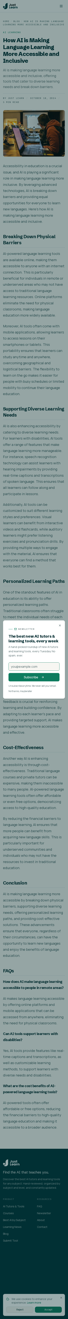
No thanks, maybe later (20, 691)
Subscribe (31, 677)
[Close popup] (60, 625)
